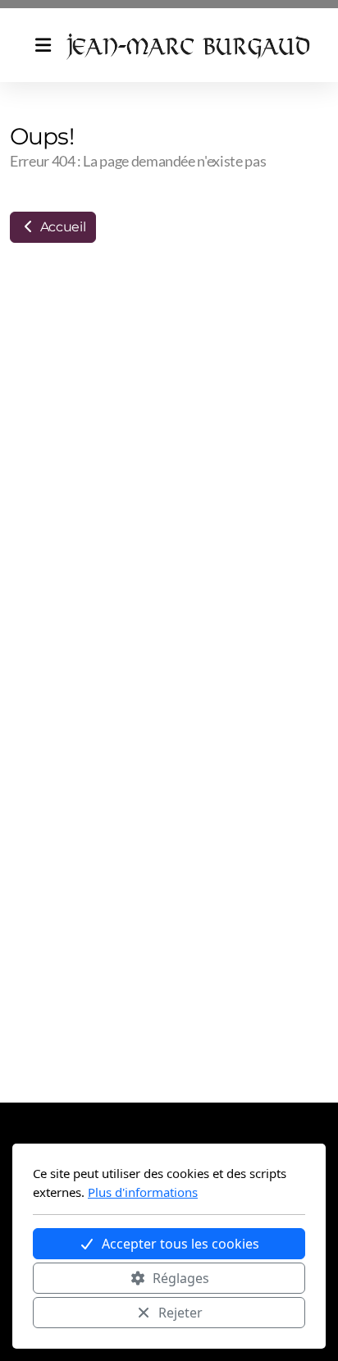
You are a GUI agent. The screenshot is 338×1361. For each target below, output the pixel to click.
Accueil (61, 227)
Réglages (181, 1278)
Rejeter (180, 1313)
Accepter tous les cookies (180, 1244)
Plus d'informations (143, 1192)
